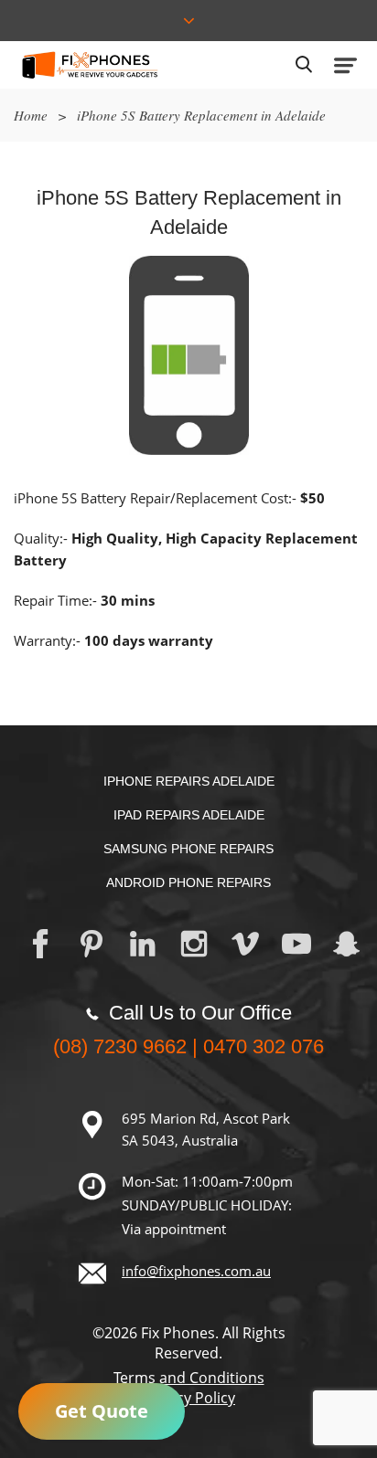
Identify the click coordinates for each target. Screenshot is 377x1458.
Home (31, 115)
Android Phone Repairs (188, 882)
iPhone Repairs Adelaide (189, 781)
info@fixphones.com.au (196, 1271)
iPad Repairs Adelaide (188, 815)
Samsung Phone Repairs (188, 848)
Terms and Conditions (188, 1378)
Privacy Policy (188, 1398)
